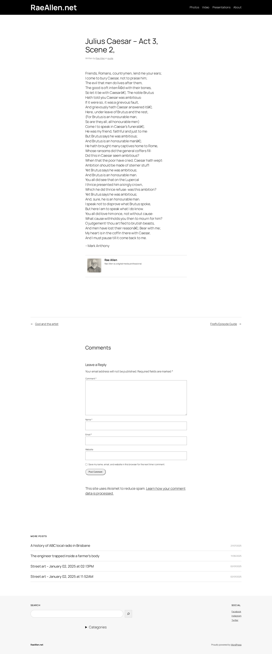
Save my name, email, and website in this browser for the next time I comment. (126, 464)
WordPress (236, 644)
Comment (90, 378)
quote (110, 58)
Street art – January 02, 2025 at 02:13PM (62, 566)
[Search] (128, 614)
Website (89, 449)
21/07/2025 (236, 545)
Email (88, 434)
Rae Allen (100, 58)
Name (88, 419)
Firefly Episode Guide (223, 324)
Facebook (236, 611)
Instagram (236, 615)
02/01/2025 (235, 566)
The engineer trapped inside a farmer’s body (65, 556)
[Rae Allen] (94, 271)
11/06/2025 (236, 555)
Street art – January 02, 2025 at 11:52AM (62, 577)
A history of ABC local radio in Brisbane (60, 546)
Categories (98, 627)
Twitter (235, 620)
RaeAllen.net (54, 7)
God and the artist (46, 324)
